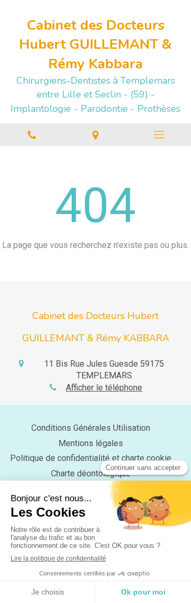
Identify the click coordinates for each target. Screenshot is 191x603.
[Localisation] (95, 134)
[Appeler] (32, 134)
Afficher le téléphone (104, 388)
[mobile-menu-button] (159, 134)
